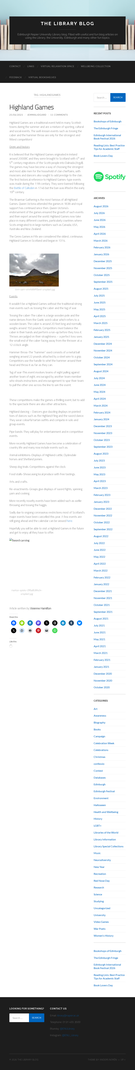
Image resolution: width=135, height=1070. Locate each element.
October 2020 (102, 687)
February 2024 (102, 412)
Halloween (100, 805)
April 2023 (100, 481)
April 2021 (100, 646)
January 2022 (101, 584)
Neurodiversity (102, 859)
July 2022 (99, 543)
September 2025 (103, 281)
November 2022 (103, 515)
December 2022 (103, 508)
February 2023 (102, 494)
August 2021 (101, 618)
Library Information (105, 839)
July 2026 (99, 212)
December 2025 (103, 261)
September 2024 (103, 364)
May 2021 (99, 639)
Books (97, 729)
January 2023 (101, 501)
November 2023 (103, 433)
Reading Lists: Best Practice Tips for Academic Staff (109, 147)
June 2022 (100, 549)
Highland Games (31, 107)
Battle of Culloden (24, 188)
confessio (99, 763)
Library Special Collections (108, 846)
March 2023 (101, 487)
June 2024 (100, 384)
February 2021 (102, 659)
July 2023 (99, 460)
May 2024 (99, 391)
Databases (100, 777)
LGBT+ (97, 825)
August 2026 (101, 206)
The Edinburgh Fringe (106, 128)
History (98, 818)
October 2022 (102, 522)
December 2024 (103, 343)
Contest (98, 770)
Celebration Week (104, 743)
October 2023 (102, 439)
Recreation (100, 873)
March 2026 (101, 240)
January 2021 (101, 666)
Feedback (15, 77)
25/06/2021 (16, 114)
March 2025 (101, 322)
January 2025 (101, 336)
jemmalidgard (36, 114)
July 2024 (99, 378)
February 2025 (102, 329)
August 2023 (101, 453)
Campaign (99, 736)
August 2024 (101, 371)
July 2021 (99, 625)
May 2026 (99, 226)
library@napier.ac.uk (68, 1015)
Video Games (101, 921)
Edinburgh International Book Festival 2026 (107, 137)
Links (30, 66)
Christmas (99, 756)
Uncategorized (102, 908)
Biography (99, 722)
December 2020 (103, 673)
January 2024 (101, 419)
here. (70, 521)
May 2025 (99, 309)
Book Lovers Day (103, 155)
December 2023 (103, 426)
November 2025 (103, 268)
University (100, 915)
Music (97, 853)
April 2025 (100, 316)
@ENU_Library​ (70, 1035)
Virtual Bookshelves (42, 77)
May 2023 (99, 474)
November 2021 (103, 597)
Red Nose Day (102, 880)
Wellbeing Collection (96, 66)
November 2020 (103, 680)
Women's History (103, 935)
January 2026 (101, 254)
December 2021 (103, 591)
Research (99, 887)
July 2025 (99, 295)
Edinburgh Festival (104, 791)
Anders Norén (108, 1059)
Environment (101, 798)
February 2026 (102, 247)
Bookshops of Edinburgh (108, 121)
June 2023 (100, 467)
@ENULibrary (67, 1029)
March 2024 (101, 405)
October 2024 (102, 357)
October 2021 (102, 604)
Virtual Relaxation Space (57, 66)
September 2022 (103, 529)
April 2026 (100, 233)
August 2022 (101, 536)
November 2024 (103, 350)
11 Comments (59, 114)
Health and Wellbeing (106, 811)
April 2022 (100, 563)
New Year (99, 866)
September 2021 (103, 611)
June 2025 (100, 302)
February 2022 (102, 577)
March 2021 (101, 652)
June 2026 (100, 219)
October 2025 (102, 274)
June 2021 (100, 632)
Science (98, 894)
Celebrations (101, 749)
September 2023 (103, 446)
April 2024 (100, 398)
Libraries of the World (106, 832)
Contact (15, 66)
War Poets (100, 928)
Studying (99, 901)
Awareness (100, 715)
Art (95, 708)
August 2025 (101, 288)
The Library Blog (67, 23)
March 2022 (101, 570)
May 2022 (99, 556)
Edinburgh (100, 784)
